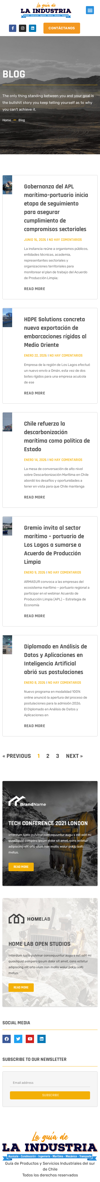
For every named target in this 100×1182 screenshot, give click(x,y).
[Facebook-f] (12, 28)
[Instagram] (22, 28)
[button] (90, 10)
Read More (34, 289)
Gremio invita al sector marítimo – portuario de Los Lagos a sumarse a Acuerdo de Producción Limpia (54, 545)
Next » (74, 756)
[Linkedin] (32, 28)
